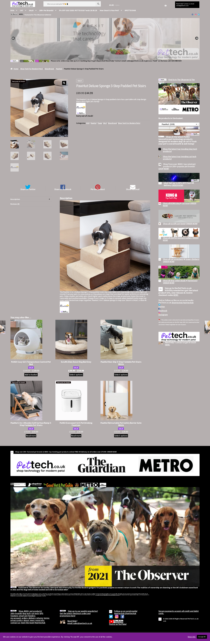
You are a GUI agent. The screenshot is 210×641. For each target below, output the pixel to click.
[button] (64, 83)
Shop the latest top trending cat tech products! (179, 157)
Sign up (168, 288)
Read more (31, 435)
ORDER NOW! (177, 185)
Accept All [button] (202, 637)
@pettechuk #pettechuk (183, 302)
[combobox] (179, 124)
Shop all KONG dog (171, 203)
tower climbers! (192, 259)
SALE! (31, 10)
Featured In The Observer (35, 15)
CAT (21, 10)
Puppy (100, 123)
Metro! (48, 15)
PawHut (59, 69)
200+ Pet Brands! (46, 10)
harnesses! (192, 280)
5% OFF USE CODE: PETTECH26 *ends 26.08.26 (78, 10)
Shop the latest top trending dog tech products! (180, 150)
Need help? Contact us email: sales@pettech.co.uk (185, 4)
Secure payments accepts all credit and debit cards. (178, 612)
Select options (76, 374)
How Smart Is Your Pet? (109, 10)
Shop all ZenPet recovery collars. (177, 238)
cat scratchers (177, 259)
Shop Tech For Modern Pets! (31, 69)
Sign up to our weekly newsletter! (83, 611)
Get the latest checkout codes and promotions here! (75, 614)
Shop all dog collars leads (174, 280)
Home (16, 69)
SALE (105, 123)
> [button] (196, 38)
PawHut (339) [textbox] (178, 124)
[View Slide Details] (104, 39)
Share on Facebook (62, 189)
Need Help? (72, 621)
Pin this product (98, 189)
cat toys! (186, 203)
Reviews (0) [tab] (14, 204)
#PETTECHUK (130, 10)
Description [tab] (15, 199)
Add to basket (31, 374)
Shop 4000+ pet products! (30, 611)
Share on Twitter (27, 189)
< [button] (13, 38)
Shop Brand (49, 69)
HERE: (176, 295)
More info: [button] (192, 637)
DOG (12, 10)
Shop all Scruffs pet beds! (174, 223)
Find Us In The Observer (178, 79)
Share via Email (132, 189)
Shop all (166, 259)
